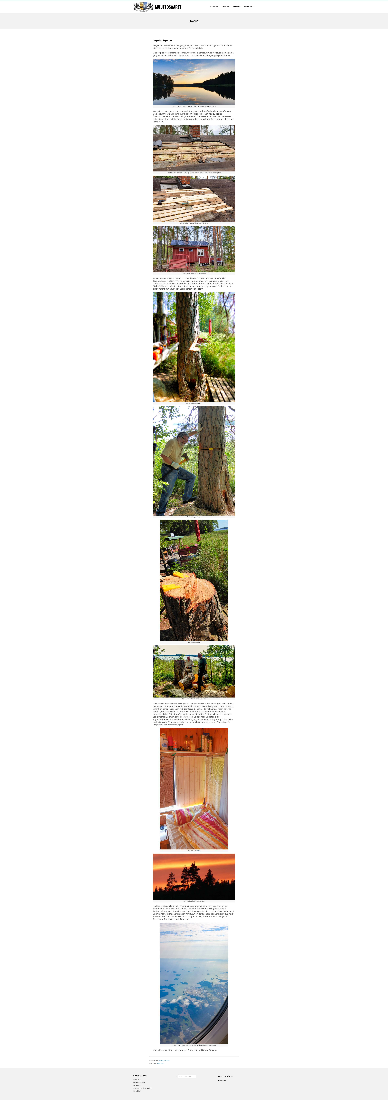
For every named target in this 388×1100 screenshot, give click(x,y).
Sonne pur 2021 (164, 1060)
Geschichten (248, 7)
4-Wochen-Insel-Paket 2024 (142, 1088)
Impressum (222, 1080)
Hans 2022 (160, 1063)
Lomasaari (225, 7)
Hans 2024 (136, 1091)
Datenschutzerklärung (225, 1076)
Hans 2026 (136, 1080)
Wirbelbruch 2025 (139, 1082)
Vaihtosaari (214, 7)
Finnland (236, 7)
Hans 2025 (136, 1085)
